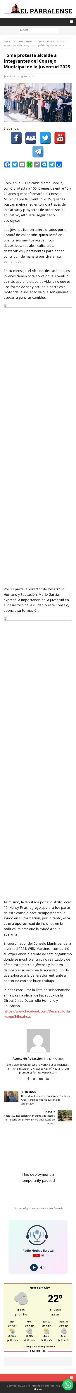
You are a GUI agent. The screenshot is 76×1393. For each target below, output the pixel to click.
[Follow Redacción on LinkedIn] (46, 1079)
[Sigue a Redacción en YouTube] (40, 1079)
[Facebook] (16, 138)
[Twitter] (45, 138)
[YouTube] (60, 138)
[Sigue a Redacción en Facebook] (28, 1079)
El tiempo (28, 1346)
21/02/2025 (13, 76)
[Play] (34, 1267)
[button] (67, 1384)
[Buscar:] (38, 30)
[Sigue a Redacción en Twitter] (33, 1079)
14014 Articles (55, 1058)
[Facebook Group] (31, 138)
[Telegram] (38, 152)
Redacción (29, 76)
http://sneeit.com (47, 1072)
